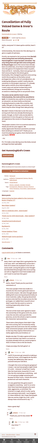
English (12, 191)
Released (12, 176)
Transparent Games (21, 178)
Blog (15, 436)
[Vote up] (2, 258)
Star (8, 258)
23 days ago (17, 352)
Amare (12, 185)
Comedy (22, 185)
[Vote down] (2, 261)
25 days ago (14, 258)
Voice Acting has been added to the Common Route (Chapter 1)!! (17, 199)
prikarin (23, 38)
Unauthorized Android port (11, 221)
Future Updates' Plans (9, 231)
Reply (5, 277)
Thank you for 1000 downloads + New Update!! (18, 216)
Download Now (8, 155)
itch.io (3, 434)
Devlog (34, 442)
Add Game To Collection (20, 171)
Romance (16, 189)
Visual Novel (14, 182)
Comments (26, 442)
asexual (16, 185)
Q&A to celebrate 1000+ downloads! (15, 211)
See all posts (6, 242)
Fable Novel (13, 180)
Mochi (30, 178)
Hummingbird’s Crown (9, 34)
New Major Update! (8, 206)
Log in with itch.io (8, 253)
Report (18, 434)
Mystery (20, 187)
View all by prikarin (10, 434)
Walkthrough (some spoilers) (12, 237)
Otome (26, 187)
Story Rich (23, 189)
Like (6, 38)
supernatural (31, 189)
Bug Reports (6, 226)
